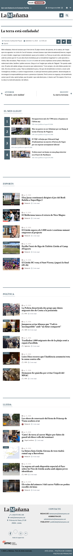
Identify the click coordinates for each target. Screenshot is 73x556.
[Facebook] (10, 533)
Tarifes (26, 8)
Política (6, 304)
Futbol (6, 210)
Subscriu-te (12, 8)
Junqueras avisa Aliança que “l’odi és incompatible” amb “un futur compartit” (41, 325)
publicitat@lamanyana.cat (59, 522)
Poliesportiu (7, 194)
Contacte (20, 8)
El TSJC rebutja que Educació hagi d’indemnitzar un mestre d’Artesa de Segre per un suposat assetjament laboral (49, 142)
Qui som (4, 8)
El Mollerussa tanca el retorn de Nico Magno (43, 215)
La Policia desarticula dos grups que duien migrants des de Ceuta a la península (42, 309)
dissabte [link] (29, 60)
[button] (67, 15)
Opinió (6, 43)
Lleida (6, 415)
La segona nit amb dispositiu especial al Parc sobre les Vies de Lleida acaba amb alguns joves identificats (45, 469)
